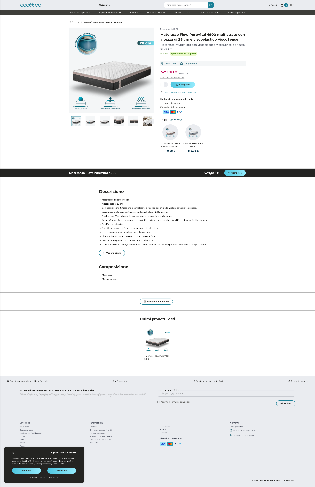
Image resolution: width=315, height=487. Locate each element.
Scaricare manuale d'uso (172, 77)
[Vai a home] (70, 22)
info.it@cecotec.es (237, 427)
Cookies (93, 427)
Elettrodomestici (26, 430)
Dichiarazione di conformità (101, 430)
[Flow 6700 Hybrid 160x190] (193, 132)
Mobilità (23, 440)
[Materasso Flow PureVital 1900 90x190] (170, 132)
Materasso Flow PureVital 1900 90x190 (170, 145)
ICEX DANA (94, 443)
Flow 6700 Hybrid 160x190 (193, 145)
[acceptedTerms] (159, 402)
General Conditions (97, 433)
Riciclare (163, 432)
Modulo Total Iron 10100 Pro (100, 440)
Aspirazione (24, 427)
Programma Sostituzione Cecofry (103, 436)
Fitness (22, 446)
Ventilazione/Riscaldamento (31, 433)
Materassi (176, 120)
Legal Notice (165, 426)
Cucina (22, 436)
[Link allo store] (31, 5)
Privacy (163, 429)
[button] (152, 121)
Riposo (22, 443)
